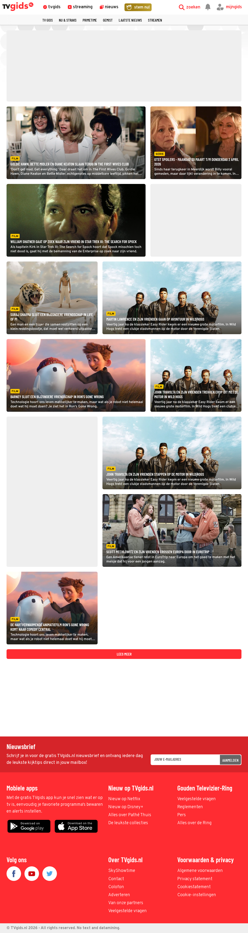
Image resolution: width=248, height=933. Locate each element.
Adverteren (119, 895)
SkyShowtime (121, 871)
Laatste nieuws (130, 20)
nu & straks (68, 20)
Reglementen (190, 807)
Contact (116, 879)
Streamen (155, 20)
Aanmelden (230, 760)
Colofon (116, 887)
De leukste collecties (128, 823)
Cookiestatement (194, 887)
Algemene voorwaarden (200, 871)
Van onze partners (125, 903)
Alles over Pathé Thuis (129, 815)
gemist (108, 20)
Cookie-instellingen (196, 895)
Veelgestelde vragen (196, 799)
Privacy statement (194, 879)
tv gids (47, 20)
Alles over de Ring (194, 823)
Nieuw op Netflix (124, 799)
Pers (181, 815)
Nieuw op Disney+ (125, 807)
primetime (90, 20)
